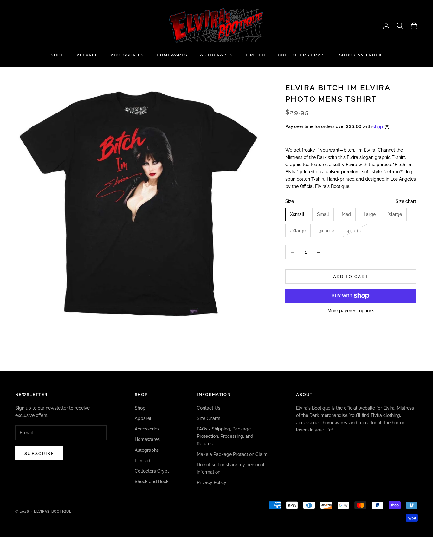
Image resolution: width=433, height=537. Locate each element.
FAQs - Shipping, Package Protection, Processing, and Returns (225, 436)
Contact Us (208, 408)
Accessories (127, 55)
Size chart (406, 201)
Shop (57, 55)
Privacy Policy (211, 482)
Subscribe (39, 453)
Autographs (216, 55)
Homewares (172, 55)
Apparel (87, 55)
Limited (255, 55)
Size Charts (208, 418)
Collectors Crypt (302, 55)
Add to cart (351, 276)
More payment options (350, 310)
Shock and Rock (360, 55)
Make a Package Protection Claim (232, 454)
